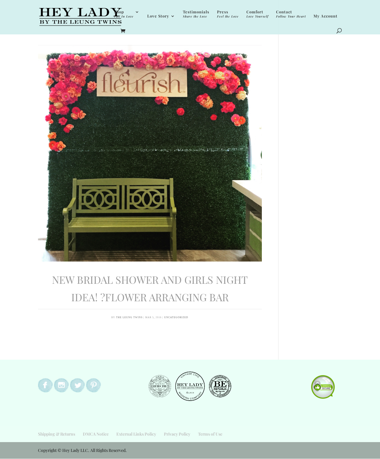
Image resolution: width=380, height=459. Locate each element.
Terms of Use (210, 434)
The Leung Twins (129, 317)
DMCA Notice (96, 434)
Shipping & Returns (56, 434)
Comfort (257, 14)
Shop (124, 14)
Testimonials (196, 14)
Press (228, 14)
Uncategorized (176, 317)
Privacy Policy (177, 434)
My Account (326, 16)
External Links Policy (136, 434)
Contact (291, 14)
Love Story (158, 16)
